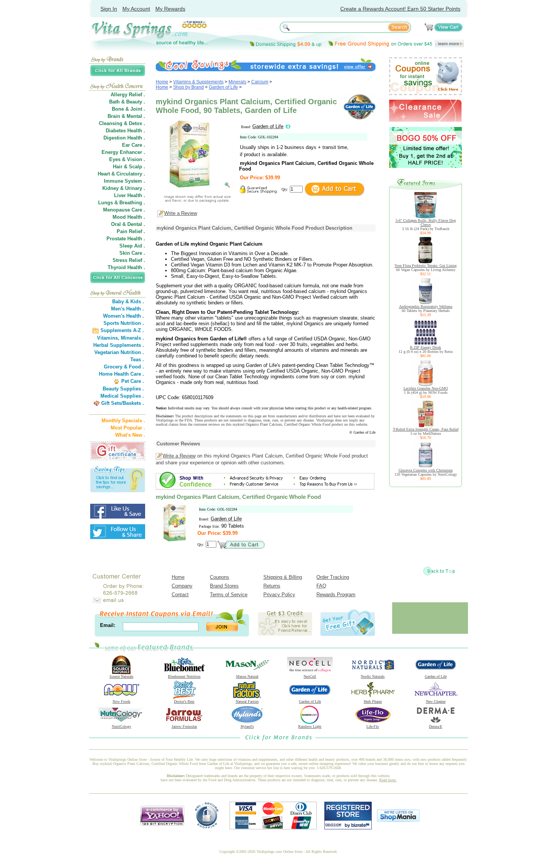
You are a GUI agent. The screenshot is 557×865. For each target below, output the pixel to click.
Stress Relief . (129, 260)
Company (182, 586)
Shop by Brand (188, 87)
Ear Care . (133, 145)
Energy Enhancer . (123, 152)
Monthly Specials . (123, 420)
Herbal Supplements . (118, 345)
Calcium (259, 82)
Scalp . (137, 166)
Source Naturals (121, 676)
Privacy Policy (279, 594)
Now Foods (121, 701)
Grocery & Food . (124, 367)
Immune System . (124, 181)
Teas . (137, 359)
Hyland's (247, 726)
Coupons (219, 577)
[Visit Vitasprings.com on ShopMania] (398, 820)
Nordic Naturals (373, 676)
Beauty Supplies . (123, 389)
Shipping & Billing (282, 577)
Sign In (108, 9)
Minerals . (132, 338)
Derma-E (435, 726)
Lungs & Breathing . (121, 202)
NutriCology (121, 726)
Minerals (237, 82)
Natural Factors (247, 701)
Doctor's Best (184, 701)
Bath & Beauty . (127, 102)
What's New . (130, 435)
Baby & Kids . (128, 301)
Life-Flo (372, 726)
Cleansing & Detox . (122, 123)
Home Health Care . (121, 374)
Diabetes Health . (125, 130)
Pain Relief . (131, 231)
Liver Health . (129, 195)
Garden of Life (223, 87)
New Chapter (436, 701)
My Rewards (170, 9)
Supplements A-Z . (122, 330)
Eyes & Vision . (127, 159)
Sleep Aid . (132, 246)
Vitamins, (108, 338)
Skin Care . (132, 253)
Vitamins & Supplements (198, 82)
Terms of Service (228, 594)
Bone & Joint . (128, 109)
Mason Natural (247, 676)
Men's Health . (127, 309)
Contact (180, 594)
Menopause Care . (124, 210)
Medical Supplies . (122, 396)
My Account (136, 9)
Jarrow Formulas (184, 726)
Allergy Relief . (128, 94)
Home (162, 82)
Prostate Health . (125, 238)
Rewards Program (335, 594)
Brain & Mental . (126, 116)
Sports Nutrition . (123, 323)
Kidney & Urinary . (123, 188)
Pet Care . (132, 381)
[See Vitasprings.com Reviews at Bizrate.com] (348, 828)
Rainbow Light (309, 726)
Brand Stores (224, 586)
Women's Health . (123, 316)
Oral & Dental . (128, 224)
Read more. (388, 780)
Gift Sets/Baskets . (122, 403)
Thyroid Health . (126, 267)
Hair (117, 166)
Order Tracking (332, 577)
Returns (271, 586)
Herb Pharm (373, 701)
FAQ (321, 586)
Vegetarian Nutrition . (119, 352)
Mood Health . (129, 217)
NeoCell (310, 676)
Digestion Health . (124, 138)
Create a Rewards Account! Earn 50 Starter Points (400, 9)
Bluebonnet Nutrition (184, 676)
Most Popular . (128, 428)
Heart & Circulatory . (121, 174)
